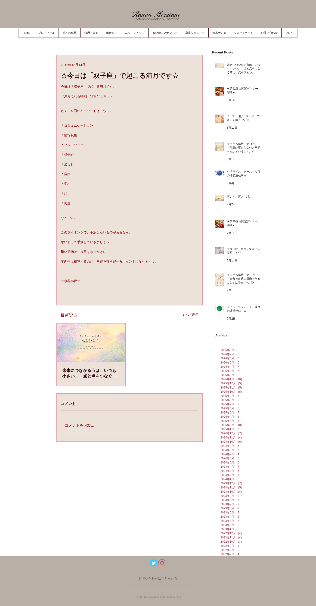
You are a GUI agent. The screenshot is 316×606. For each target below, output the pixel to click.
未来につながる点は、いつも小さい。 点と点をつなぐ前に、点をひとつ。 (89, 373)
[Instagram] (161, 562)
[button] (91, 32)
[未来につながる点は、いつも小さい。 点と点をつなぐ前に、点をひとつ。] (91, 342)
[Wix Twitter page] (153, 562)
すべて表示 (190, 315)
